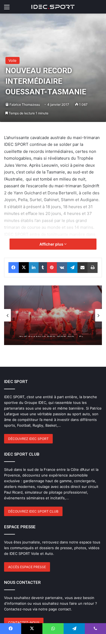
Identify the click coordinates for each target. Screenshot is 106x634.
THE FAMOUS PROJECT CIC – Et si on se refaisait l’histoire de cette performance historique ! (51, 330)
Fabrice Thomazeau (25, 104)
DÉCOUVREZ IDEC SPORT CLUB (33, 511)
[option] (53, 315)
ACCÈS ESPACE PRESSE (27, 567)
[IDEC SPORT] (53, 7)
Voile (12, 60)
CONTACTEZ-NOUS (23, 622)
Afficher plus (51, 244)
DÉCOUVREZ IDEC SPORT (28, 439)
